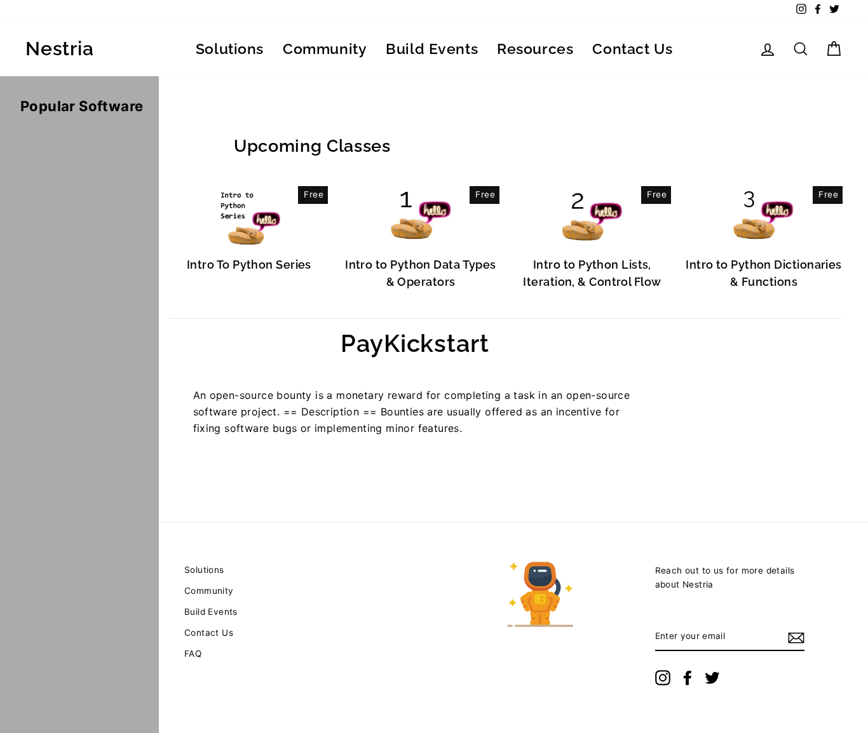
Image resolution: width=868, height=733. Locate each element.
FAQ (192, 654)
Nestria (59, 48)
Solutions (230, 48)
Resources (535, 48)
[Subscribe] (796, 637)
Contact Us (632, 48)
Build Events (432, 48)
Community (325, 48)
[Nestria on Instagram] (662, 677)
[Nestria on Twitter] (712, 677)
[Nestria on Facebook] (687, 677)
